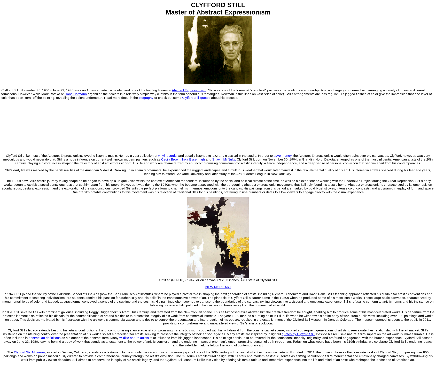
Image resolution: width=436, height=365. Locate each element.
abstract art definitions (45, 338)
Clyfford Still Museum (29, 352)
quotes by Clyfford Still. (298, 334)
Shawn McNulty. (224, 159)
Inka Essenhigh (193, 159)
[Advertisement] (218, 127)
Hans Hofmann (76, 94)
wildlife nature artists (134, 338)
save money (283, 155)
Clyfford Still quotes (196, 98)
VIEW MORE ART (218, 287)
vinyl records (167, 155)
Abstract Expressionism (189, 90)
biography (146, 98)
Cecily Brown (170, 159)
